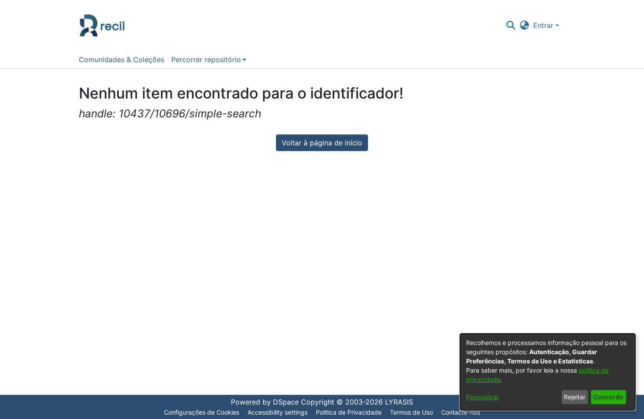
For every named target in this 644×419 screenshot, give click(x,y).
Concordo (608, 397)
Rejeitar (574, 397)
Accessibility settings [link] (278, 412)
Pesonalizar (482, 397)
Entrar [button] (544, 25)
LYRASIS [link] (399, 402)
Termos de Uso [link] (411, 412)
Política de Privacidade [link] (349, 412)
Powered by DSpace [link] (265, 402)
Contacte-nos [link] (460, 412)
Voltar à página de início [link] (322, 142)
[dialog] (547, 372)
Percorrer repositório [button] (206, 59)
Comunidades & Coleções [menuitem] (121, 59)
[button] (510, 25)
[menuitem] (208, 59)
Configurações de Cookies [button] (201, 412)
